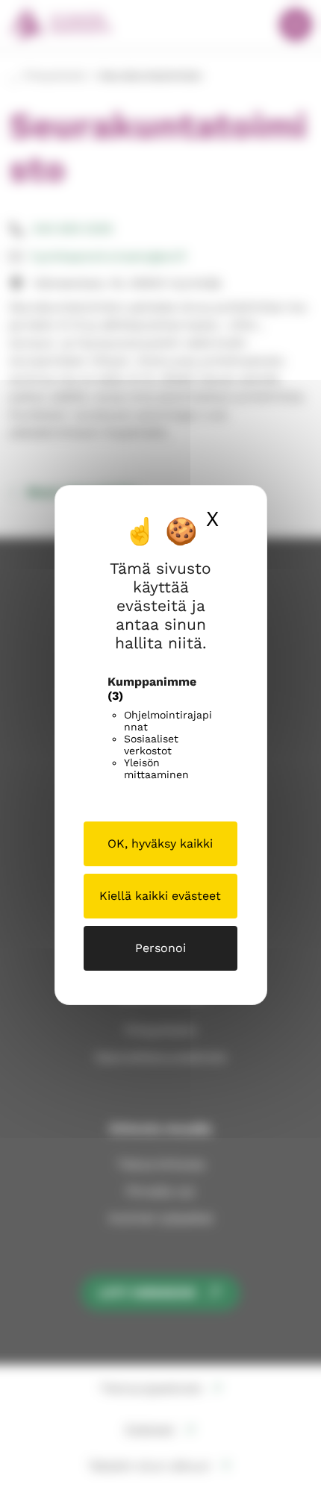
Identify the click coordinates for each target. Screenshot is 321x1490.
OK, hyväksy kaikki (160, 843)
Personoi (160, 948)
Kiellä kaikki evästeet (160, 896)
